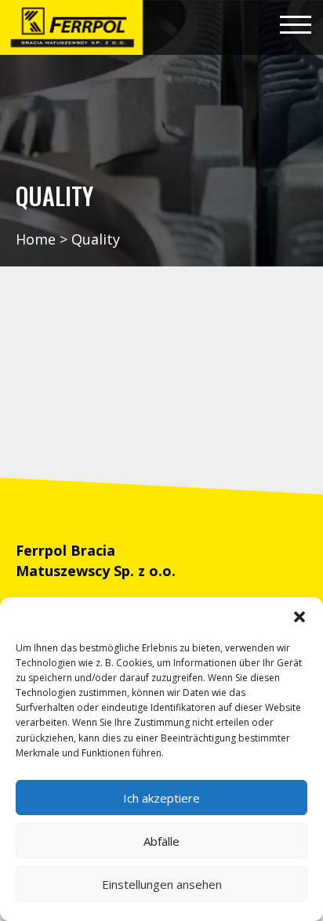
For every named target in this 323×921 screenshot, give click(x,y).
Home (36, 239)
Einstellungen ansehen (162, 884)
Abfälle (161, 841)
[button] (299, 617)
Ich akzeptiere (161, 798)
